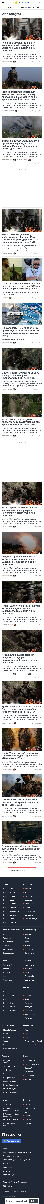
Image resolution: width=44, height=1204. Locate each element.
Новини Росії (8, 999)
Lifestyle (26, 987)
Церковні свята (31, 1061)
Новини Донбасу (10, 915)
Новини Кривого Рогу (11, 911)
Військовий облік (31, 1045)
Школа (27, 907)
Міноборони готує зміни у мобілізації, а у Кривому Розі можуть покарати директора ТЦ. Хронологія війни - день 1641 (20, 238)
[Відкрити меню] (3, 2)
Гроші (5, 934)
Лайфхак (28, 1010)
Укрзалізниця (8, 953)
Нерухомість (8, 942)
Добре (33, 1201)
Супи (27, 1112)
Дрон (5, 976)
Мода (27, 999)
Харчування (29, 969)
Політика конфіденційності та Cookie (17, 1152)
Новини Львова (9, 904)
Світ (3, 987)
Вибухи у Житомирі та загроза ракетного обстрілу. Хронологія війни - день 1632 (20, 802)
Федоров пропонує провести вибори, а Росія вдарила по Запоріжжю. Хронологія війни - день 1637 (19, 560)
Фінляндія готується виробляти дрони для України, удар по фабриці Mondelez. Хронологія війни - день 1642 (20, 145)
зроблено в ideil (9, 1197)
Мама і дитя (29, 965)
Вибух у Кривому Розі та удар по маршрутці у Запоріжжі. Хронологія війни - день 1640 (21, 375)
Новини (5, 884)
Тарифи (6, 945)
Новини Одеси (9, 900)
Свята (25, 1056)
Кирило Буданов (9, 1081)
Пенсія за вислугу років (10, 1124)
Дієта (27, 972)
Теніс (27, 942)
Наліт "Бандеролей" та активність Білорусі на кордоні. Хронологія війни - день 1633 (21, 756)
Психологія (29, 976)
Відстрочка (29, 1037)
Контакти (6, 1171)
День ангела (30, 1076)
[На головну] (22, 2)
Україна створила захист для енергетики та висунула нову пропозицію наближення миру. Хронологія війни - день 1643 (19, 96)
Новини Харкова (10, 892)
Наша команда (8, 1175)
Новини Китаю (9, 1007)
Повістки (28, 1030)
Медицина (29, 904)
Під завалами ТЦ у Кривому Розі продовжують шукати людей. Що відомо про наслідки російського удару (21, 332)
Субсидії (28, 900)
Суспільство (28, 884)
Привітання (29, 1018)
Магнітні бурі (30, 1014)
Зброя (5, 1041)
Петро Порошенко (10, 1085)
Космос (6, 969)
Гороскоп (28, 992)
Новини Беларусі (10, 1010)
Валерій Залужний (10, 1078)
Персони (5, 1056)
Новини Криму (9, 919)
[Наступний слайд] (42, 7)
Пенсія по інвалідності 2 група (11, 1109)
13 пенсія (7, 1104)
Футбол (28, 934)
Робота (28, 892)
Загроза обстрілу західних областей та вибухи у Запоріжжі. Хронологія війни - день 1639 (21, 422)
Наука (4, 960)
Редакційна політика (11, 1156)
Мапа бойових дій (10, 1030)
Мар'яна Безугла (10, 1089)
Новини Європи (9, 992)
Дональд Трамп (9, 1066)
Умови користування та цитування (16, 1160)
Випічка (28, 1104)
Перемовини (8, 1037)
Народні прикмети (32, 1064)
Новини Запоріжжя (10, 907)
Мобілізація (28, 1025)
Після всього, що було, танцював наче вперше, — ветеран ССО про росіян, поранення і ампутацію (21, 286)
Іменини (28, 1079)
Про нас (6, 1148)
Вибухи (6, 1034)
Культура (28, 1007)
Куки (24, 1201)
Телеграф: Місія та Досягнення (15, 1182)
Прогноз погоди (31, 919)
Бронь (27, 1034)
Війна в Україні (8, 1025)
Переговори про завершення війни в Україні (22, 7)
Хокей (27, 945)
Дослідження (30, 980)
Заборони (29, 1072)
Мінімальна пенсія (10, 1120)
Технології (7, 965)
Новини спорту (29, 930)
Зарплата (28, 889)
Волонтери (7, 1045)
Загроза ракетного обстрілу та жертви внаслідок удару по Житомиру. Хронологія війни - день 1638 (19, 511)
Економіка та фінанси (11, 930)
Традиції (28, 1068)
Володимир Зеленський (7, 1062)
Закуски (28, 1123)
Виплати (28, 896)
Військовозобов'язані (33, 1041)
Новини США (8, 995)
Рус (40, 2)
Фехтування (29, 953)
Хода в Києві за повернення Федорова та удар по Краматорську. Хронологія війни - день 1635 (21, 659)
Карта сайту (7, 1178)
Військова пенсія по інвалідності (11, 1115)
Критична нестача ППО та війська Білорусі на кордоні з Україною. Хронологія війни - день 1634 (21, 709)
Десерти (28, 1116)
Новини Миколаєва (11, 922)
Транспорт (7, 938)
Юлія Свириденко (10, 1093)
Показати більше (18, 870)
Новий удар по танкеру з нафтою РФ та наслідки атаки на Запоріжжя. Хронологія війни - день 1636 (21, 610)
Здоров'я (27, 960)
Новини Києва (9, 889)
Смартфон (7, 980)
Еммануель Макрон (11, 1074)
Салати (28, 1119)
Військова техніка (10, 1049)
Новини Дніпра (9, 896)
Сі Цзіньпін (7, 1070)
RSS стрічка (7, 1186)
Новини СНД (8, 1003)
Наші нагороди (8, 1167)
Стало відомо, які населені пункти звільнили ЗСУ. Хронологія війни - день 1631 (22, 849)
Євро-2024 (29, 949)
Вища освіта (30, 911)
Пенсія (4, 1100)
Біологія (6, 972)
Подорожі (29, 1003)
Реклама (6, 1163)
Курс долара (8, 949)
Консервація (30, 1108)
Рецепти (26, 1100)
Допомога (29, 915)
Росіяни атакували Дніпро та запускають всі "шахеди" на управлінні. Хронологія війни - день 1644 (19, 47)
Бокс (27, 938)
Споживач (29, 995)
